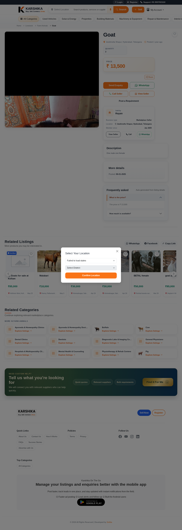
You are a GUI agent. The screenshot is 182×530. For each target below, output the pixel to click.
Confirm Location (91, 275)
